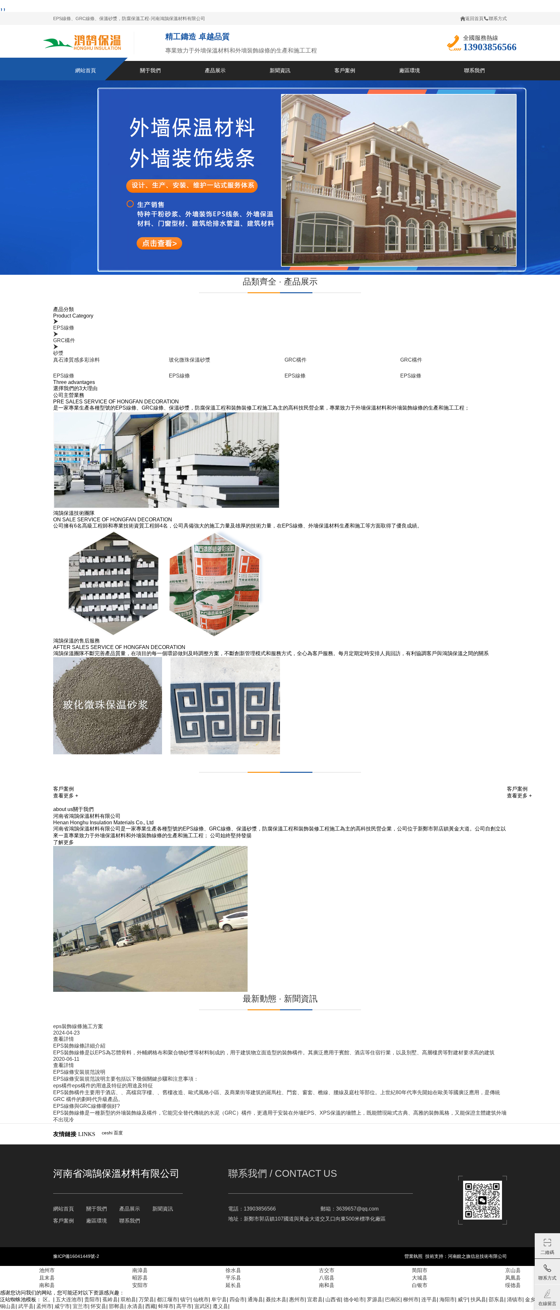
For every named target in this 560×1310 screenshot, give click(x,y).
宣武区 (202, 1306)
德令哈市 (354, 1299)
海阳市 (447, 1299)
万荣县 (146, 1299)
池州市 (47, 1270)
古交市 (326, 1270)
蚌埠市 (166, 1306)
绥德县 (513, 1285)
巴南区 (393, 1299)
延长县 (233, 1285)
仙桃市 (201, 1299)
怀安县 (98, 1306)
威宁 (463, 1299)
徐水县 (233, 1270)
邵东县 (496, 1299)
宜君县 (315, 1299)
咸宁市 (62, 1306)
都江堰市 (167, 1299)
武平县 (26, 1306)
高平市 (184, 1306)
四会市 (237, 1299)
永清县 (135, 1306)
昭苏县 (140, 1278)
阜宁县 (219, 1299)
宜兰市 (80, 1306)
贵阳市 (92, 1299)
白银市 (419, 1285)
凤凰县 (513, 1278)
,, (3, 6)
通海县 (255, 1299)
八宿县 (326, 1278)
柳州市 (411, 1299)
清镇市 (514, 1299)
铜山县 (8, 1306)
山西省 (333, 1299)
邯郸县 (116, 1306)
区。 (48, 1299)
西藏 (150, 1306)
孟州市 (44, 1306)
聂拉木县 (276, 1299)
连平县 (429, 1299)
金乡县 (533, 1299)
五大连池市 (69, 1299)
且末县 (47, 1278)
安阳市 (140, 1285)
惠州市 (297, 1299)
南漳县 (140, 1270)
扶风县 (478, 1299)
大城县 (419, 1278)
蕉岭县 (110, 1299)
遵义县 (220, 1306)
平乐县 (233, 1278)
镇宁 (185, 1299)
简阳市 (419, 1270)
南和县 (47, 1285)
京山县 (513, 1270)
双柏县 (128, 1299)
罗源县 (374, 1299)
